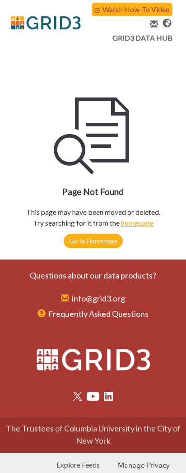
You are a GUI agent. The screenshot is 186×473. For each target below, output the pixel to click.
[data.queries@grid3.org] (152, 24)
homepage (137, 222)
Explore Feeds (78, 464)
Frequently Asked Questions (98, 314)
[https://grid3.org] (167, 22)
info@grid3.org (98, 298)
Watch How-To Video (136, 9)
